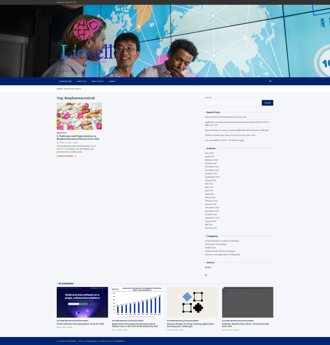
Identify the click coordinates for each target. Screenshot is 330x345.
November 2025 (212, 170)
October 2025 (211, 173)
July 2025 (209, 184)
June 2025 (209, 187)
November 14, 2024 (64, 142)
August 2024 (210, 221)
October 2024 (211, 214)
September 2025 (212, 177)
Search (208, 97)
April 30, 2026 (172, 330)
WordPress (120, 341)
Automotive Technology (216, 244)
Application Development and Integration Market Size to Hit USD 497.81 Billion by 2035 (135, 325)
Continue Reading (65, 156)
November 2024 (212, 211)
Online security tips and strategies (220, 251)
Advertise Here (65, 81)
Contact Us (81, 81)
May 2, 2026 (61, 327)
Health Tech (61, 133)
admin (76, 142)
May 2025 (209, 190)
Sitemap (112, 81)
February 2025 (211, 201)
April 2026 (209, 156)
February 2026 (211, 160)
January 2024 (211, 228)
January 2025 (211, 204)
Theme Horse (92, 341)
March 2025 (210, 197)
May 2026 (209, 153)
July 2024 (209, 224)
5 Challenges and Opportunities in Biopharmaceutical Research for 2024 (78, 137)
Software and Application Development (222, 254)
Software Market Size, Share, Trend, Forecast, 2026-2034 (230, 135)
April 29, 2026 (227, 330)
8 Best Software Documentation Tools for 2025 (226, 117)
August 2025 (210, 180)
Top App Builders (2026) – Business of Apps (224, 140)
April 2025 (209, 194)
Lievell (73, 341)
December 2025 (212, 167)
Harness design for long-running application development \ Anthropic (237, 130)
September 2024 (212, 218)
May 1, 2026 (116, 330)
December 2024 (212, 207)
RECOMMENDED (66, 283)
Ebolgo (208, 267)
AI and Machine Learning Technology (222, 241)
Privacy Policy (98, 81)
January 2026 (211, 163)
